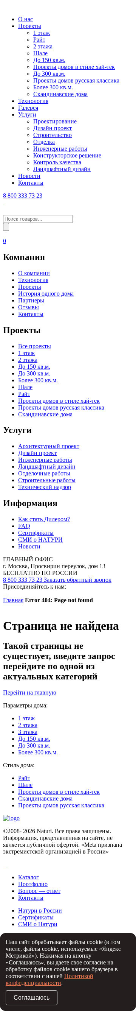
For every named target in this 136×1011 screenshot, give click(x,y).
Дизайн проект (52, 128)
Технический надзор (44, 487)
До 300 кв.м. (49, 73)
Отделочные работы (44, 473)
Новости (29, 176)
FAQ (24, 526)
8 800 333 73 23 (22, 195)
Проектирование (55, 121)
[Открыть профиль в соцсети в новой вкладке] (4, 864)
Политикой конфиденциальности (49, 979)
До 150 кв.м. (49, 60)
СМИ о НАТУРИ (40, 539)
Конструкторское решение (67, 155)
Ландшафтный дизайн (62, 169)
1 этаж (41, 33)
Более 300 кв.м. (53, 87)
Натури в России (40, 910)
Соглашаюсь (31, 997)
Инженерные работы (60, 148)
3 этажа (27, 732)
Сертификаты (36, 533)
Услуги (27, 114)
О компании (34, 273)
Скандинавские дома (60, 94)
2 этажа (43, 46)
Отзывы (28, 307)
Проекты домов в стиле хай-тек (74, 67)
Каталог (28, 877)
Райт (39, 39)
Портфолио (33, 884)
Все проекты (34, 346)
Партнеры (31, 300)
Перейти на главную (29, 692)
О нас (25, 19)
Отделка (44, 142)
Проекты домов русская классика (76, 80)
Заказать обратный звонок (77, 579)
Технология (33, 101)
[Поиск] (6, 227)
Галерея (28, 107)
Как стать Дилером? (44, 519)
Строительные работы (47, 480)
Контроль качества (57, 162)
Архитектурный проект (48, 446)
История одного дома (46, 293)
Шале (40, 53)
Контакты (30, 182)
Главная (13, 600)
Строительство (52, 135)
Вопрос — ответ (39, 891)
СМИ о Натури (37, 924)
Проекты (29, 26)
